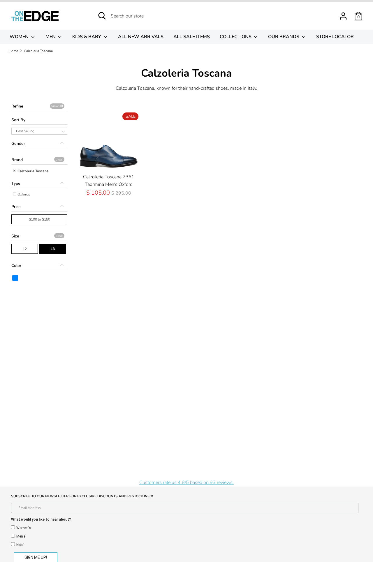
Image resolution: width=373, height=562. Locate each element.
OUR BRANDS (284, 37)
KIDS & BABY (87, 37)
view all (57, 106)
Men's (21, 536)
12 (25, 248)
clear (59, 159)
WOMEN (20, 37)
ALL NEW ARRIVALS (140, 37)
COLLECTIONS (236, 37)
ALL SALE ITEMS (191, 37)
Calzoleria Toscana (33, 171)
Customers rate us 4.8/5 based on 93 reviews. (186, 482)
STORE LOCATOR (335, 37)
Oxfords (23, 194)
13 (53, 248)
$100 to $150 (39, 219)
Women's (23, 528)
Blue (15, 278)
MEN (51, 37)
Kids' (20, 545)
